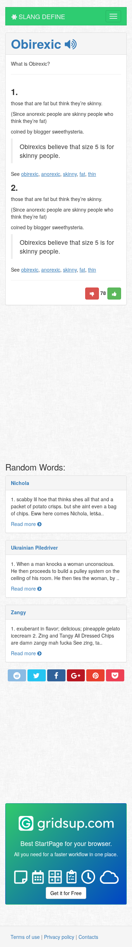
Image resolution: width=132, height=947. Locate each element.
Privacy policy (59, 936)
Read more (24, 523)
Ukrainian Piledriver (34, 547)
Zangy (18, 612)
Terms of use (25, 936)
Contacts (88, 936)
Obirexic (38, 43)
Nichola (20, 482)
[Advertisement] (66, 385)
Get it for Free (66, 892)
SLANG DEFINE (41, 16)
